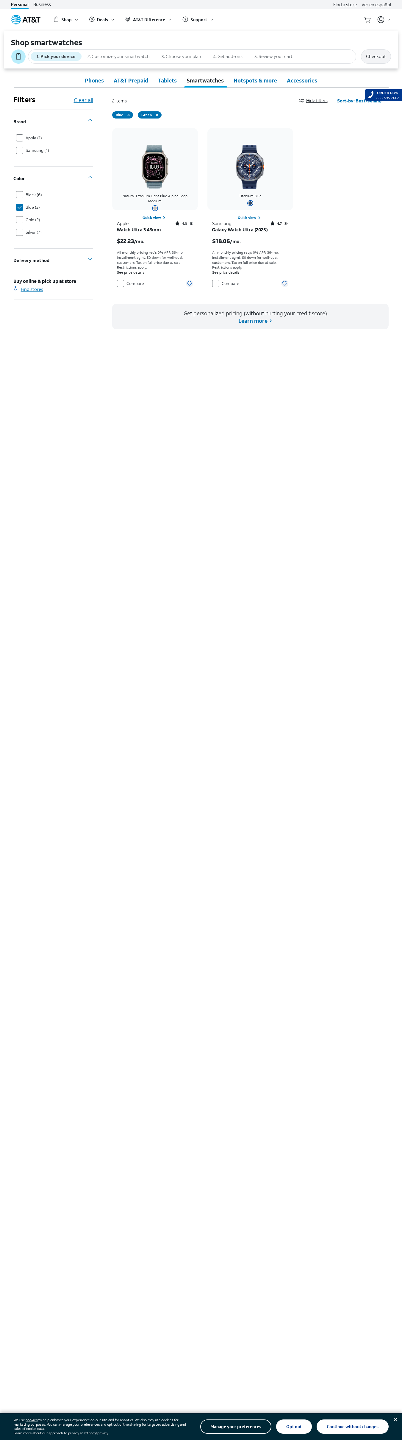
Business (42, 4)
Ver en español (376, 4)
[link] (155, 217)
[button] (318, 100)
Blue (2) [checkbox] (33, 207)
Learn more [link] (252, 320)
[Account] (384, 19)
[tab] (94, 80)
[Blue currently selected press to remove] (128, 114)
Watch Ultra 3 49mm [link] (139, 229)
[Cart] (367, 20)
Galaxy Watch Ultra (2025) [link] (240, 229)
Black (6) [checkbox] (34, 194)
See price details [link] (130, 272)
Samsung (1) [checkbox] (37, 150)
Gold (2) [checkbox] (33, 219)
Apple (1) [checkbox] (34, 138)
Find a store (345, 4)
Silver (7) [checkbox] (34, 232)
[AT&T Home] (26, 20)
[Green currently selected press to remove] (157, 114)
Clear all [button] (83, 100)
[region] (155, 208)
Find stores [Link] (32, 289)
